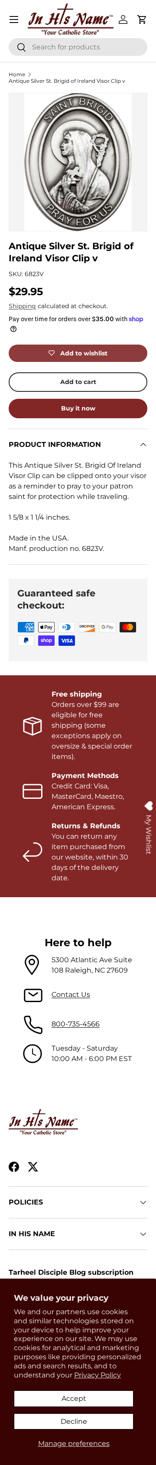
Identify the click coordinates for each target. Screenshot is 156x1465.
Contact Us (71, 994)
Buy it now (78, 408)
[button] (142, 19)
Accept (74, 1398)
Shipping (22, 306)
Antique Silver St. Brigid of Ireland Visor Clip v (67, 81)
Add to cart (78, 382)
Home (17, 74)
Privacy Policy (97, 1375)
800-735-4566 (76, 1024)
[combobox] (78, 47)
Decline (74, 1421)
